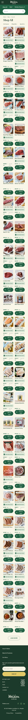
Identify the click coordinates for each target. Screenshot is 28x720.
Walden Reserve (19, 7)
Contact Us (5, 687)
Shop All (5, 7)
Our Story (5, 657)
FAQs (3, 684)
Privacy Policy (9, 713)
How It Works (6, 648)
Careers (4, 690)
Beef (11, 7)
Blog (3, 682)
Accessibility (18, 713)
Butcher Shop (6, 679)
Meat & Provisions (7, 653)
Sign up (14, 674)
